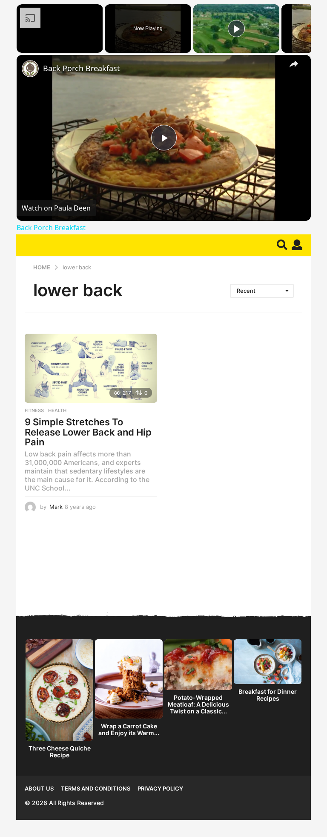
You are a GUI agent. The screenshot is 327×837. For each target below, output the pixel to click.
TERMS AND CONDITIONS (95, 788)
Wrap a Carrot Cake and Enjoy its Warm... (128, 729)
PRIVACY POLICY (160, 788)
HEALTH (57, 410)
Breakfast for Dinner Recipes (267, 695)
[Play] (236, 28)
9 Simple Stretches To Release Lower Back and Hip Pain (88, 431)
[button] (282, 245)
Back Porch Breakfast (81, 68)
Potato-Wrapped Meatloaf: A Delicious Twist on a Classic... (198, 704)
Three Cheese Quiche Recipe (60, 752)
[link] (30, 68)
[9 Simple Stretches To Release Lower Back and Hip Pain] (91, 368)
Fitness (34, 410)
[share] (293, 64)
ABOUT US (39, 788)
